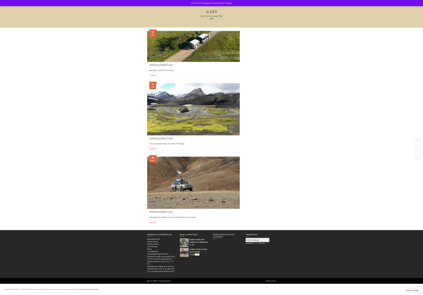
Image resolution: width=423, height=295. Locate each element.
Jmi (275, 281)
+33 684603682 (152, 251)
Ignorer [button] (229, 3)
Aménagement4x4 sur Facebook (224, 235)
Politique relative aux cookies (89, 289)
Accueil (202, 16)
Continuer (152, 75)
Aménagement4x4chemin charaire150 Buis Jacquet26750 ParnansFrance (153, 244)
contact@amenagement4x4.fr (158, 254)
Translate (261, 243)
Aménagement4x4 (161, 65)
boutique (206, 3)
